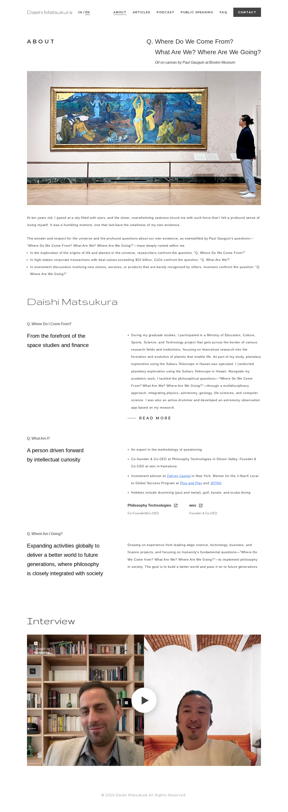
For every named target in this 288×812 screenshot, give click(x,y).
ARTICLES (141, 12)
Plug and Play (191, 483)
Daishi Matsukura (49, 12)
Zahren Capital (179, 476)
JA (80, 12)
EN (87, 12)
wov (192, 505)
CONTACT (247, 12)
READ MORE (155, 418)
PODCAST (165, 12)
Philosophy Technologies (149, 505)
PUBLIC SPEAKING (197, 12)
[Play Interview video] (144, 700)
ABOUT (119, 12)
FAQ (223, 12)
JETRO (216, 483)
